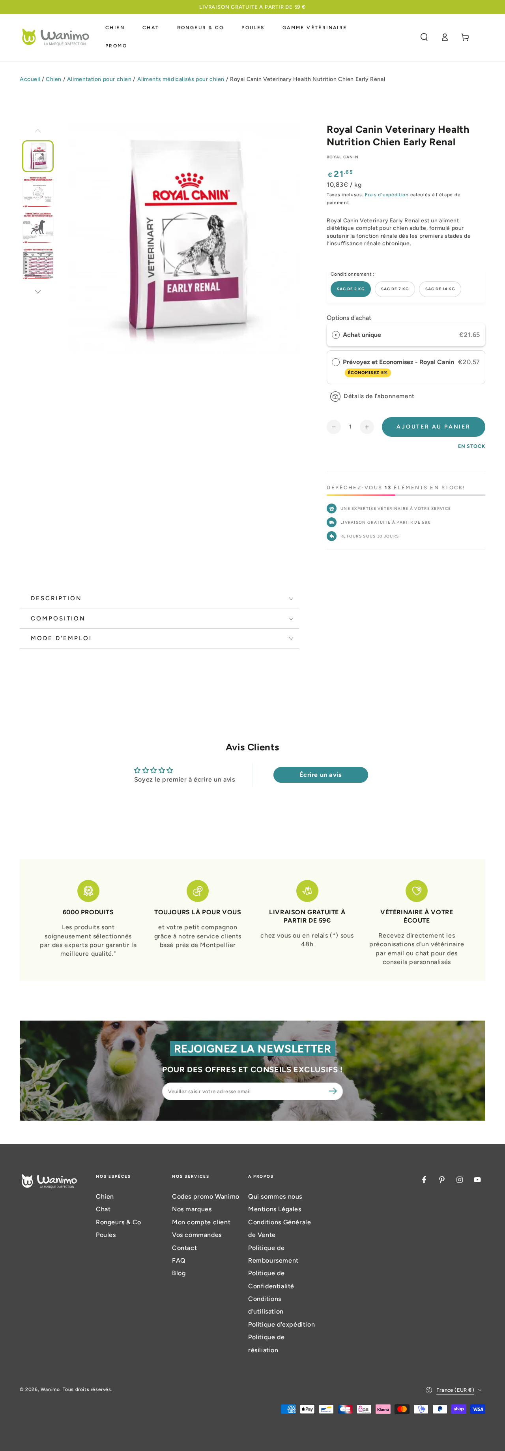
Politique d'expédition (281, 1324)
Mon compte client (201, 1222)
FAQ (179, 1260)
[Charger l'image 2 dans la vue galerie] (38, 192)
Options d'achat (349, 317)
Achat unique (362, 334)
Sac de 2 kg (351, 288)
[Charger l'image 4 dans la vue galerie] (38, 264)
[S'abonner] (334, 1091)
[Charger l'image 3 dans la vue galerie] (38, 228)
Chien (54, 79)
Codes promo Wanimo (205, 1196)
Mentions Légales (274, 1209)
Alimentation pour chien (99, 79)
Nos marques (192, 1209)
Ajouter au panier (434, 426)
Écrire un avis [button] (320, 774)
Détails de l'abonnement (379, 396)
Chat (103, 1209)
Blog (178, 1273)
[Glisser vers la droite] (38, 292)
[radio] (336, 335)
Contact (184, 1248)
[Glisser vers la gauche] (38, 131)
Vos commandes (197, 1235)
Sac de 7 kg (395, 288)
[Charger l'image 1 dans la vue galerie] (38, 156)
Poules (106, 1235)
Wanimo (50, 1389)
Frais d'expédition (387, 194)
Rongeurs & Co (118, 1222)
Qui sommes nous (275, 1196)
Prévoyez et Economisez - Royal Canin (399, 366)
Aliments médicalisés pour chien (181, 79)
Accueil (30, 79)
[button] (424, 37)
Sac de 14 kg (440, 288)
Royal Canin (343, 157)
